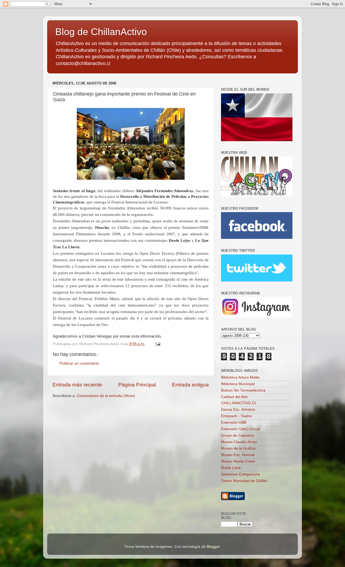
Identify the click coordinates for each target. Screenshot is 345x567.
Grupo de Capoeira (237, 435)
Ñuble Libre (231, 468)
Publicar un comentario (79, 363)
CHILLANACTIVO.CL (239, 403)
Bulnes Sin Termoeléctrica (243, 390)
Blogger (213, 547)
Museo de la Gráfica (238, 448)
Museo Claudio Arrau (239, 442)
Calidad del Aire (234, 397)
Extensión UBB (233, 422)
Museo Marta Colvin (238, 461)
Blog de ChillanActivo (101, 31)
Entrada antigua (190, 385)
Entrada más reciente (77, 385)
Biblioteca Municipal (238, 384)
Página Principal (137, 385)
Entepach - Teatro (236, 416)
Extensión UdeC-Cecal (240, 429)
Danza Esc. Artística (238, 410)
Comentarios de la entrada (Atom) (106, 396)
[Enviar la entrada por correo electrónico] (157, 344)
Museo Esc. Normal (237, 455)
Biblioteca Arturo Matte (240, 377)
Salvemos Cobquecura (240, 474)
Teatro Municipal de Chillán (244, 481)
